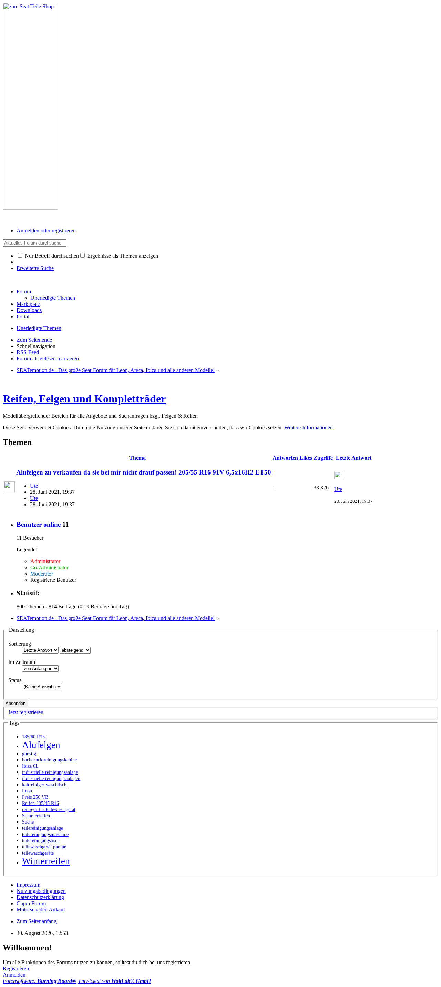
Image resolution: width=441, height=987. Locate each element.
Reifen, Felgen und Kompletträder (84, 398)
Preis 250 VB (35, 797)
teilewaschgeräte (38, 853)
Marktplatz (28, 304)
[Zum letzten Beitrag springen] (338, 477)
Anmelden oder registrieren (46, 230)
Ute (34, 486)
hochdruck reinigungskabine (49, 759)
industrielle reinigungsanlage (50, 772)
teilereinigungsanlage (42, 828)
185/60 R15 (33, 736)
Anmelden (14, 975)
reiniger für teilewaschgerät (48, 809)
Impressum (28, 885)
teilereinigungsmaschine (45, 834)
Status (14, 680)
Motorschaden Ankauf (41, 910)
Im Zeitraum (21, 662)
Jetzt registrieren (25, 712)
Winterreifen (46, 861)
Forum (24, 292)
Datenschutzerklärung (40, 897)
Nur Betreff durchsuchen (51, 256)
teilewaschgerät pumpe (44, 846)
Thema (137, 458)
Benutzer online (39, 524)
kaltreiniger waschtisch (44, 784)
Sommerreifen (36, 815)
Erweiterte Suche (35, 268)
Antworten (285, 458)
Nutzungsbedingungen (41, 891)
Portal (23, 316)
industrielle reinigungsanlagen (51, 778)
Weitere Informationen (308, 427)
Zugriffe (323, 458)
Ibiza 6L (30, 766)
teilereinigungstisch (41, 840)
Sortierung (19, 644)
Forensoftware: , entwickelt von (77, 981)
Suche (28, 822)
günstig (29, 753)
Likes (305, 458)
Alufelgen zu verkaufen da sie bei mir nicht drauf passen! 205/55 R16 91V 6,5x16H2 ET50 (143, 472)
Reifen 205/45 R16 (40, 803)
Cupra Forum (31, 903)
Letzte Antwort (353, 458)
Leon (27, 791)
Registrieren (16, 968)
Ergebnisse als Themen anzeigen (122, 256)
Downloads (29, 310)
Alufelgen (41, 745)
